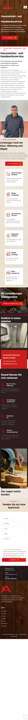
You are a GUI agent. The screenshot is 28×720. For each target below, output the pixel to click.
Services (3, 616)
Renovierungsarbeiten (16, 173)
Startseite (3, 611)
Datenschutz (4, 623)
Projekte (3, 618)
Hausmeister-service (16, 214)
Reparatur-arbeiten (15, 235)
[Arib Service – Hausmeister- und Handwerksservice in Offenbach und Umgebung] (8, 7)
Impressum (4, 625)
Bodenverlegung (15, 194)
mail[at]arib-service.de (10, 364)
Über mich (3, 613)
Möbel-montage (14, 253)
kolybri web (14, 636)
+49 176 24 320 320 (9, 361)
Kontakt (3, 621)
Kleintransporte (15, 272)
